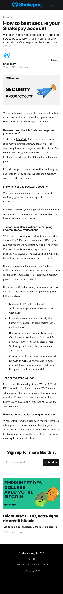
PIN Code (21, 139)
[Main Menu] (58, 5)
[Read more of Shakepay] (7, 56)
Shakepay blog (27, 553)
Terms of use (34, 564)
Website (20, 564)
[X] (29, 559)
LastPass (8, 201)
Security (8, 17)
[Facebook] (34, 559)
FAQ (46, 564)
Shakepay (9, 63)
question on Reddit (39, 113)
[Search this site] (52, 4)
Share (54, 60)
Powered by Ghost (32, 570)
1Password (50, 197)
